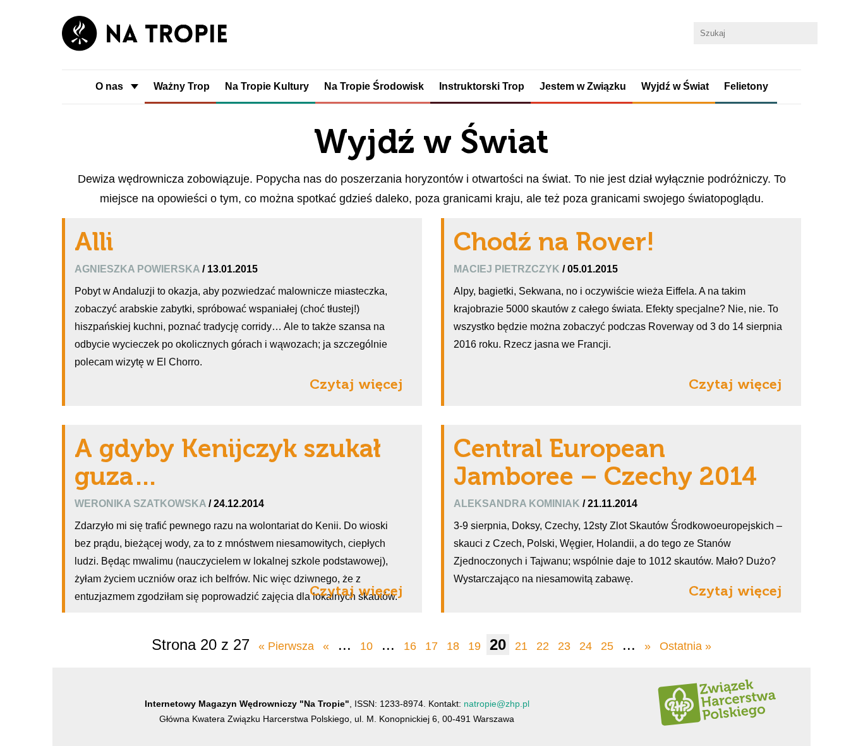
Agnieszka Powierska (138, 268)
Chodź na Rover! (554, 241)
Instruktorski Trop (481, 86)
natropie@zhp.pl (496, 704)
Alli (94, 241)
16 (410, 646)
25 (607, 646)
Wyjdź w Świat (675, 86)
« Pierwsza (286, 646)
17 (431, 646)
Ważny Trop (182, 86)
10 (366, 646)
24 (585, 646)
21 (521, 646)
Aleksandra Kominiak (518, 503)
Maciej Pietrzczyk (508, 268)
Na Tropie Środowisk (374, 86)
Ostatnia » (685, 646)
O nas (109, 86)
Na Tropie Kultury (267, 86)
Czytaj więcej (356, 384)
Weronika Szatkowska (141, 503)
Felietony (746, 86)
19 (474, 646)
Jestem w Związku (583, 86)
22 (542, 646)
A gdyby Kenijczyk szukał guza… (228, 462)
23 (564, 646)
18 (453, 646)
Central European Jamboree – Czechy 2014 (605, 462)
